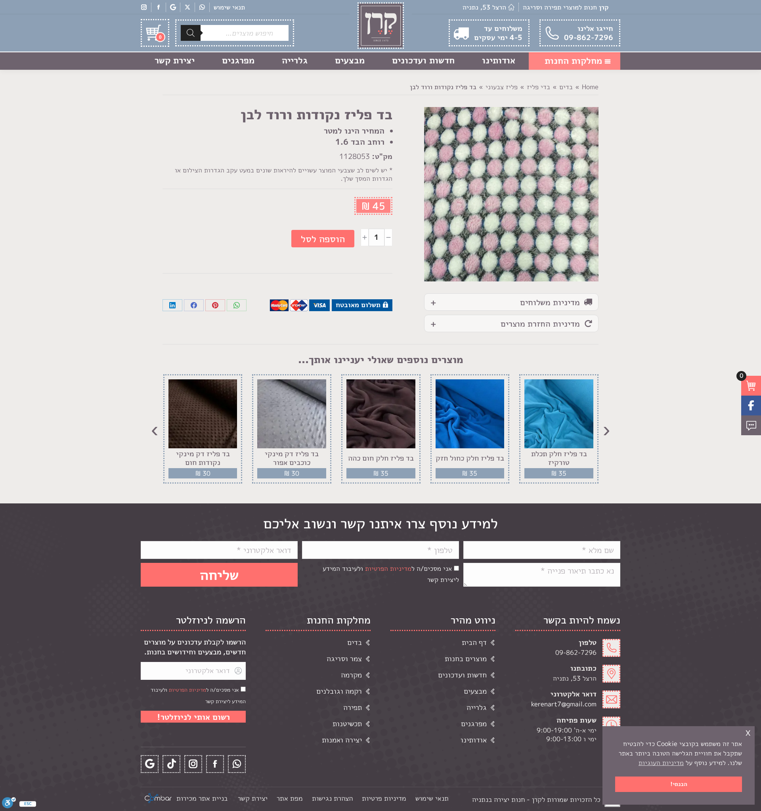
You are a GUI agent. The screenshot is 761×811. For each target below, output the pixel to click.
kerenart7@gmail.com (564, 704)
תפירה (352, 707)
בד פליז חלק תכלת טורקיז (559, 458)
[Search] (191, 33)
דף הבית (474, 642)
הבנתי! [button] (678, 784)
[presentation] (606, 429)
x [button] (748, 732)
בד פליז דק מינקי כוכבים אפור (292, 458)
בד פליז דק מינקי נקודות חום (203, 458)
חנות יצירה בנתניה (498, 799)
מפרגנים (474, 724)
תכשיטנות (347, 724)
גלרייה (477, 707)
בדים (354, 642)
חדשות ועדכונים (462, 675)
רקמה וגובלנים (339, 691)
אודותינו (474, 740)
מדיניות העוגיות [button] (661, 762)
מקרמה (351, 675)
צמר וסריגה (344, 659)
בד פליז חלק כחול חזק (470, 458)
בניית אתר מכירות (202, 798)
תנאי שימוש (229, 7)
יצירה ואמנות (342, 740)
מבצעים (475, 691)
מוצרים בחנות (466, 659)
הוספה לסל (323, 238)
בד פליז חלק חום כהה (381, 458)
